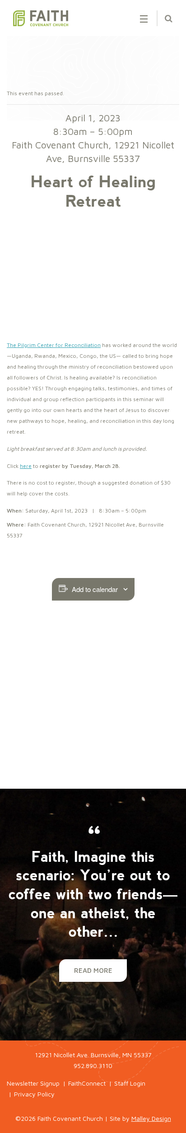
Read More (93, 970)
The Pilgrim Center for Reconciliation (54, 345)
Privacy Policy (34, 1094)
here (26, 465)
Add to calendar (95, 589)
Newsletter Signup (33, 1083)
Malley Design (151, 1118)
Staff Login (129, 1083)
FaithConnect (87, 1083)
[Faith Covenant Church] (40, 18)
